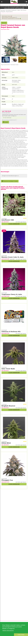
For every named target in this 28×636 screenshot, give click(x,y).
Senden (6, 122)
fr (24, 4)
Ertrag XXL (3, 11)
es (20, 4)
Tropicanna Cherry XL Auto (12, 294)
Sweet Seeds (4, 478)
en (22, 4)
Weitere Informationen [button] (8, 630)
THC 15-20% (23, 10)
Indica (18, 10)
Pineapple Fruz (7, 480)
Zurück (4, 22)
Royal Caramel (9, 11)
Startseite (3, 10)
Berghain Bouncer (8, 406)
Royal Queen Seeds (5, 29)
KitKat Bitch (6, 443)
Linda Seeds (4, 441)
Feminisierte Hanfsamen (11, 10)
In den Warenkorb (14, 484)
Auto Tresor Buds (8, 369)
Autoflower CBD (8, 220)
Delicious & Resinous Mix (11, 331)
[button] (7, 634)
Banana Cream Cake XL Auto (13, 257)
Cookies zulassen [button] (21, 634)
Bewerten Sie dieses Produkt (10, 181)
